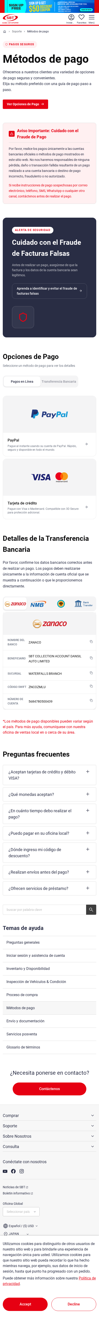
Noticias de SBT (14, 1187)
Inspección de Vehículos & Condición (36, 982)
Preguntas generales (23, 942)
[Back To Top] (87, 1298)
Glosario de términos (23, 1047)
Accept (25, 1304)
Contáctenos (49, 1089)
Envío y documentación (25, 1021)
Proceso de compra (22, 995)
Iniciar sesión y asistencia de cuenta (35, 955)
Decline (74, 1304)
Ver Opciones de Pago (23, 104)
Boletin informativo (16, 1193)
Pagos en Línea (22, 381)
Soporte (17, 31)
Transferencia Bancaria (59, 381)
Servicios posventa (21, 1034)
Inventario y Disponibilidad (28, 968)
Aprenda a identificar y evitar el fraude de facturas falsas (47, 291)
